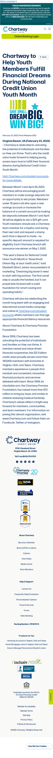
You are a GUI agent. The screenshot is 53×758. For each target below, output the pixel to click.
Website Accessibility (26, 707)
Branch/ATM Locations (26, 548)
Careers (26, 553)
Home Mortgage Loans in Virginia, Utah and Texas (26, 644)
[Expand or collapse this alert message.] (49, 746)
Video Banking (26, 616)
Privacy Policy (26, 720)
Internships (26, 559)
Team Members (26, 569)
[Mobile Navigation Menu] (49, 28)
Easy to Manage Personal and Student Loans (26, 648)
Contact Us (26, 589)
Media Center (26, 564)
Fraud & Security (26, 605)
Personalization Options (26, 600)
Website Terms (26, 711)
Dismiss (48, 24)
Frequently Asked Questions (27, 594)
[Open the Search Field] (45, 29)
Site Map (26, 715)
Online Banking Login (26, 36)
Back (44, 57)
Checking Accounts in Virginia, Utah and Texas (26, 641)
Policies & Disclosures (26, 724)
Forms (26, 610)
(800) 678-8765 (18, 17)
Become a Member (26, 543)
